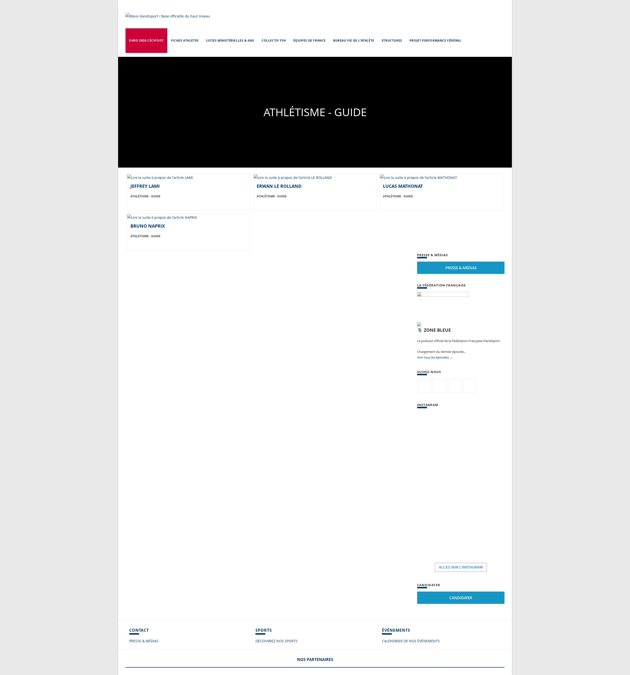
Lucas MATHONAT (403, 186)
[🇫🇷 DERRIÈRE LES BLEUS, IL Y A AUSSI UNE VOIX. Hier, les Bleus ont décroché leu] (461, 485)
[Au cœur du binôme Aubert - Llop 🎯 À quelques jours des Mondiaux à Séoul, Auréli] (432, 485)
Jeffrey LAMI (145, 186)
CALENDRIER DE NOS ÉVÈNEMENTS (411, 641)
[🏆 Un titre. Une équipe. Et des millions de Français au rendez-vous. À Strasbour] (432, 456)
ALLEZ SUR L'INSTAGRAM (461, 567)
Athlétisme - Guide (145, 196)
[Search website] (469, 40)
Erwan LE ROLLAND (279, 186)
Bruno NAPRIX (147, 226)
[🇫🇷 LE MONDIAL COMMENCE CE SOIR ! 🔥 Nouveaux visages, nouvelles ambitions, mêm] (461, 515)
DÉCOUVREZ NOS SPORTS (276, 641)
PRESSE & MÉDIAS (143, 641)
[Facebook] (439, 386)
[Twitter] (424, 386)
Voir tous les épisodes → (435, 357)
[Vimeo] (469, 386)
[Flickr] (454, 386)
